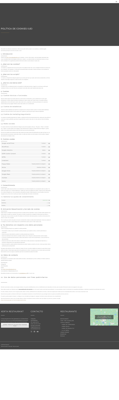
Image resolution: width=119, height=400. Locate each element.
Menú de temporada (68, 325)
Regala (62, 336)
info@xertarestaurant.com (35, 327)
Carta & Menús (65, 323)
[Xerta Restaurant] (10, 1)
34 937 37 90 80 (36, 322)
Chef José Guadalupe (67, 321)
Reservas (63, 334)
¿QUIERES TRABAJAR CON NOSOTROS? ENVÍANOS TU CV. (15, 326)
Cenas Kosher (64, 332)
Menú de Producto (68, 329)
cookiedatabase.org (23, 273)
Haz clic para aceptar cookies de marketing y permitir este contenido (104, 317)
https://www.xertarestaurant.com (12, 58)
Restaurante (64, 319)
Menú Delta (65, 327)
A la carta (65, 331)
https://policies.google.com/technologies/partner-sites (13, 300)
